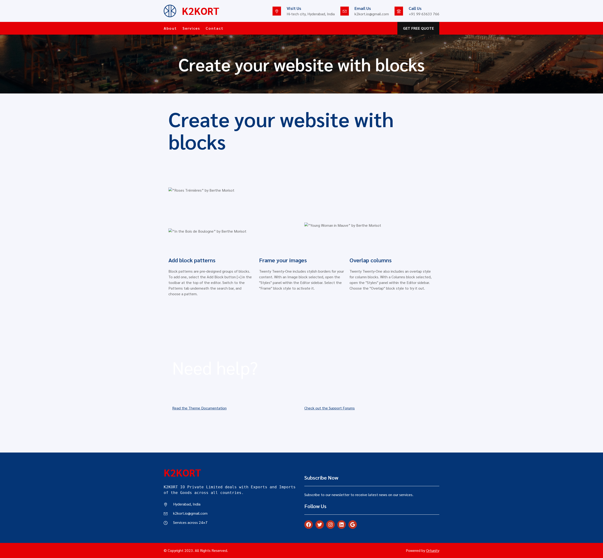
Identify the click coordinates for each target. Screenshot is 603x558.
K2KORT (200, 10)
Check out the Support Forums (329, 407)
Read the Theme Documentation (199, 407)
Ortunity (432, 550)
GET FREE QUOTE (418, 28)
